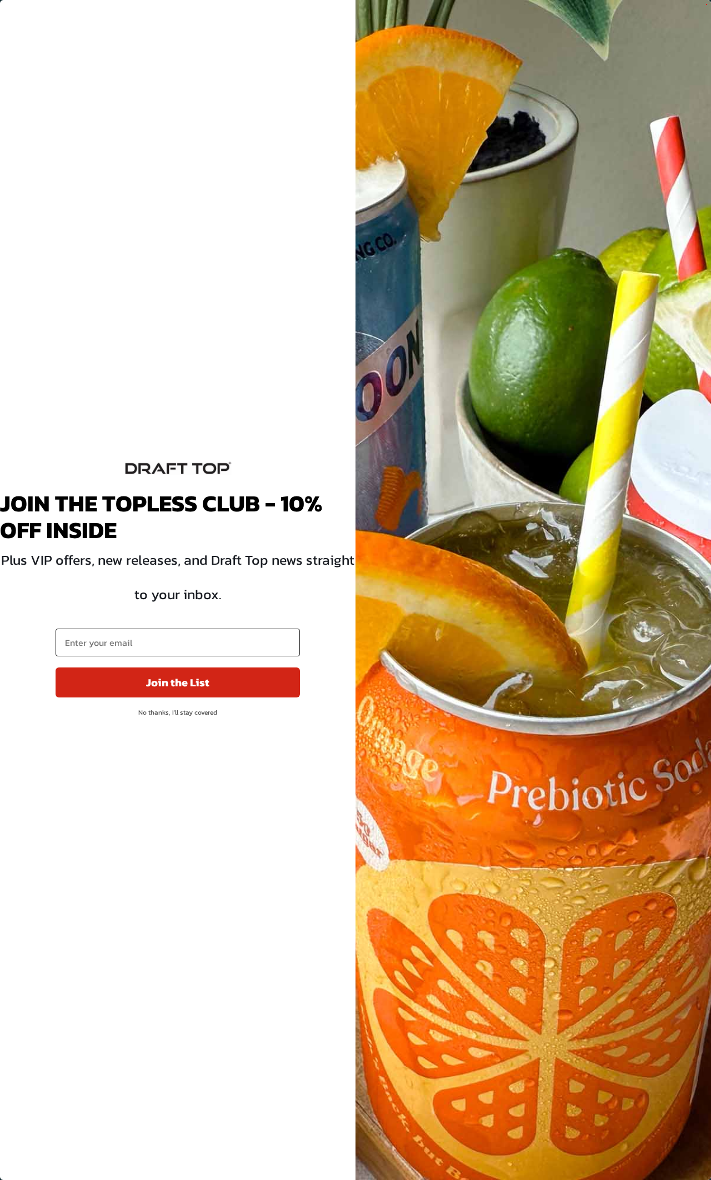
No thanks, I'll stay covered (177, 712)
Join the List (177, 682)
